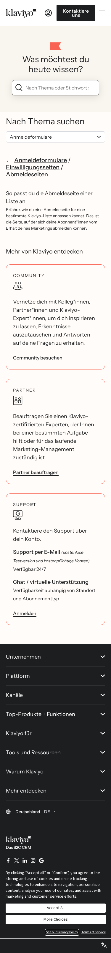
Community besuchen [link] (37, 358)
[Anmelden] (48, 12)
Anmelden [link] (24, 613)
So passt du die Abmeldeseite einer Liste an (49, 197)
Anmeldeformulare (40, 160)
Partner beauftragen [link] (36, 472)
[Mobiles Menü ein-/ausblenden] (102, 13)
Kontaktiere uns (76, 13)
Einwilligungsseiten (32, 167)
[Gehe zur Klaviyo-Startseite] (21, 13)
